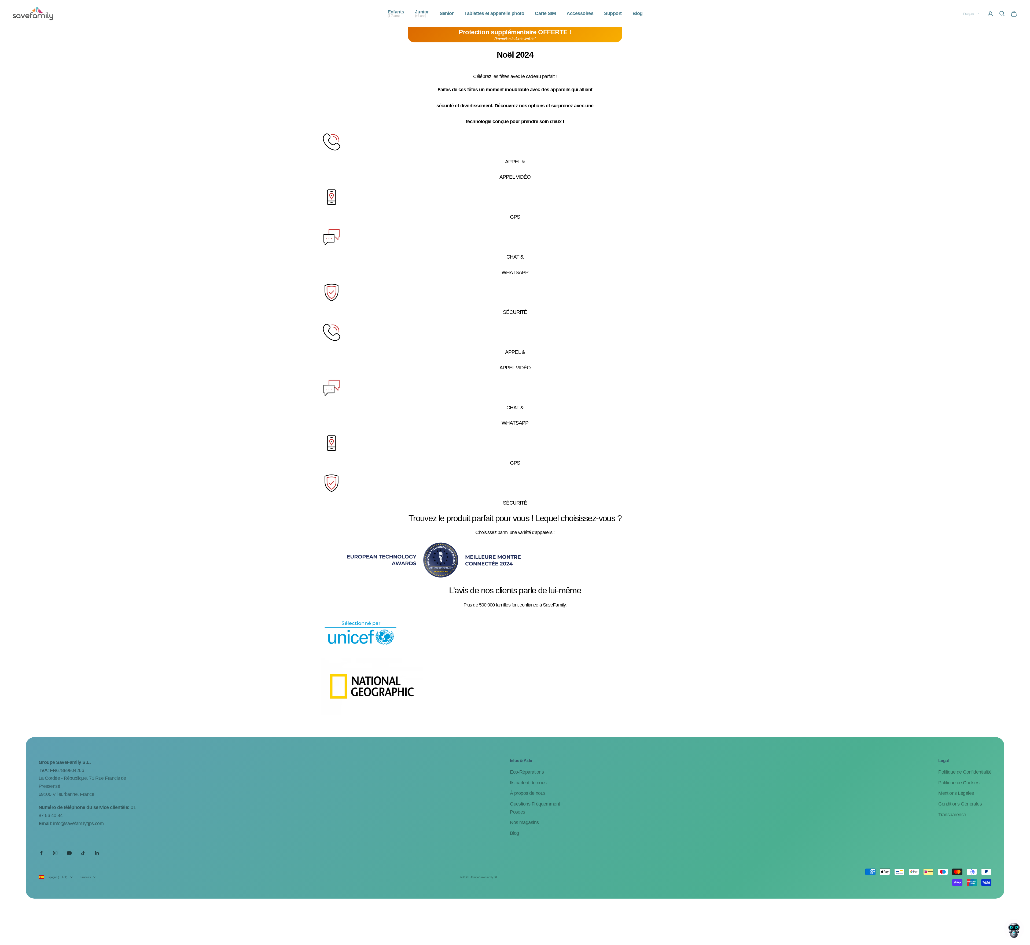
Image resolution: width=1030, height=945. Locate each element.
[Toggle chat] (1014, 929)
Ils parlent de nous (528, 782)
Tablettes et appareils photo (494, 13)
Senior (447, 13)
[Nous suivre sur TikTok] (83, 853)
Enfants (396, 14)
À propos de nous (527, 793)
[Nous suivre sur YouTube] (69, 853)
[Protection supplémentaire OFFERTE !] (515, 34)
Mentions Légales (956, 793)
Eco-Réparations (527, 772)
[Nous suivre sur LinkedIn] (97, 853)
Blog (637, 13)
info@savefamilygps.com (78, 823)
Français (968, 13)
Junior (422, 14)
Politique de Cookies (958, 782)
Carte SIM (545, 13)
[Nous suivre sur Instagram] (55, 853)
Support (612, 13)
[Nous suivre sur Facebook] (41, 853)
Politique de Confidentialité (964, 772)
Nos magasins (524, 822)
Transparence (952, 814)
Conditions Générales (960, 804)
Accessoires (579, 13)
